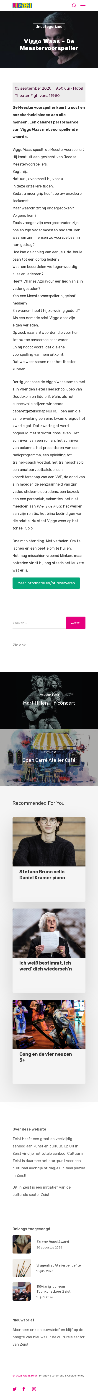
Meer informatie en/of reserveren (46, 583)
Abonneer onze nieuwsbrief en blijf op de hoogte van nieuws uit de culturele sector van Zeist (49, 1337)
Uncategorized (49, 26)
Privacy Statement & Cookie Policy (61, 1375)
